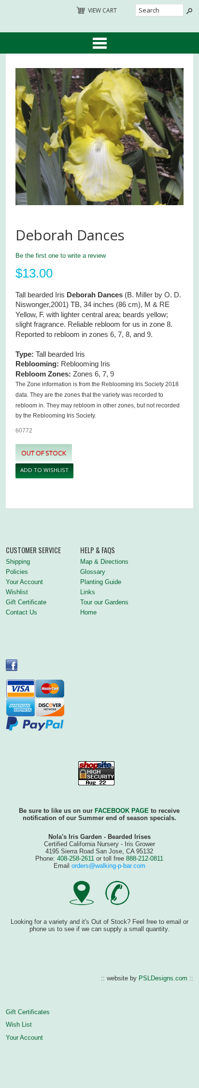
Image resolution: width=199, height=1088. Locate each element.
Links (87, 592)
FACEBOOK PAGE (122, 810)
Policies (17, 571)
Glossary (92, 571)
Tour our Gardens (104, 602)
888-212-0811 (144, 858)
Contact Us (21, 612)
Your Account (24, 582)
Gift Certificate (26, 602)
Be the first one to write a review (60, 255)
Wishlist (17, 592)
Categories (99, 43)
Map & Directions (104, 561)
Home (88, 612)
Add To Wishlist (44, 470)
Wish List (19, 1024)
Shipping (18, 561)
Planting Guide (100, 582)
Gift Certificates (28, 1012)
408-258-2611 (75, 858)
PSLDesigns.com (163, 978)
